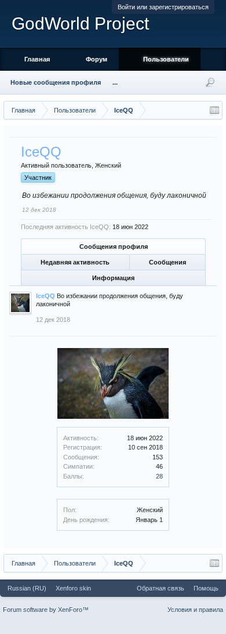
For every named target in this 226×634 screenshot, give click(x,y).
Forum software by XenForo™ (46, 609)
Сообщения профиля (113, 246)
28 (159, 476)
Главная (37, 59)
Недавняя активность (75, 262)
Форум (96, 59)
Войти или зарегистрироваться (163, 6)
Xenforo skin (73, 588)
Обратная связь (160, 588)
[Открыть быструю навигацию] (214, 110)
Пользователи (166, 59)
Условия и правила (195, 609)
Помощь (206, 588)
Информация (113, 277)
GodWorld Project (80, 23)
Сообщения (167, 262)
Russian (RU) (27, 588)
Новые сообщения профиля (55, 82)
